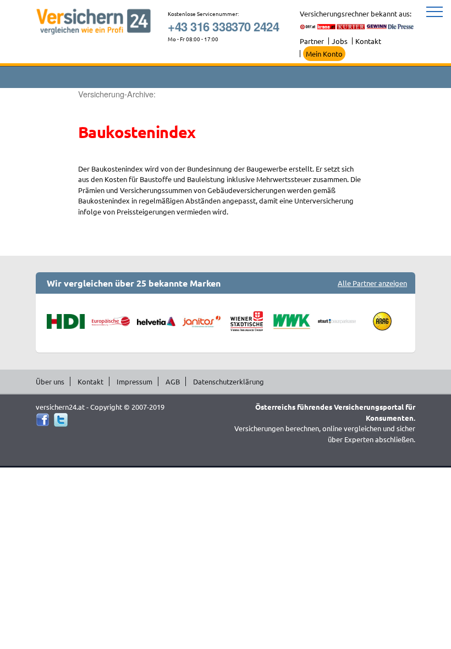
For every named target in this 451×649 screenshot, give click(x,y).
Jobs (340, 41)
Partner (312, 41)
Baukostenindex (137, 132)
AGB (173, 381)
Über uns (50, 381)
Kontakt (368, 41)
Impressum (134, 381)
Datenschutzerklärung (228, 381)
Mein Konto (324, 53)
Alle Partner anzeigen (372, 283)
